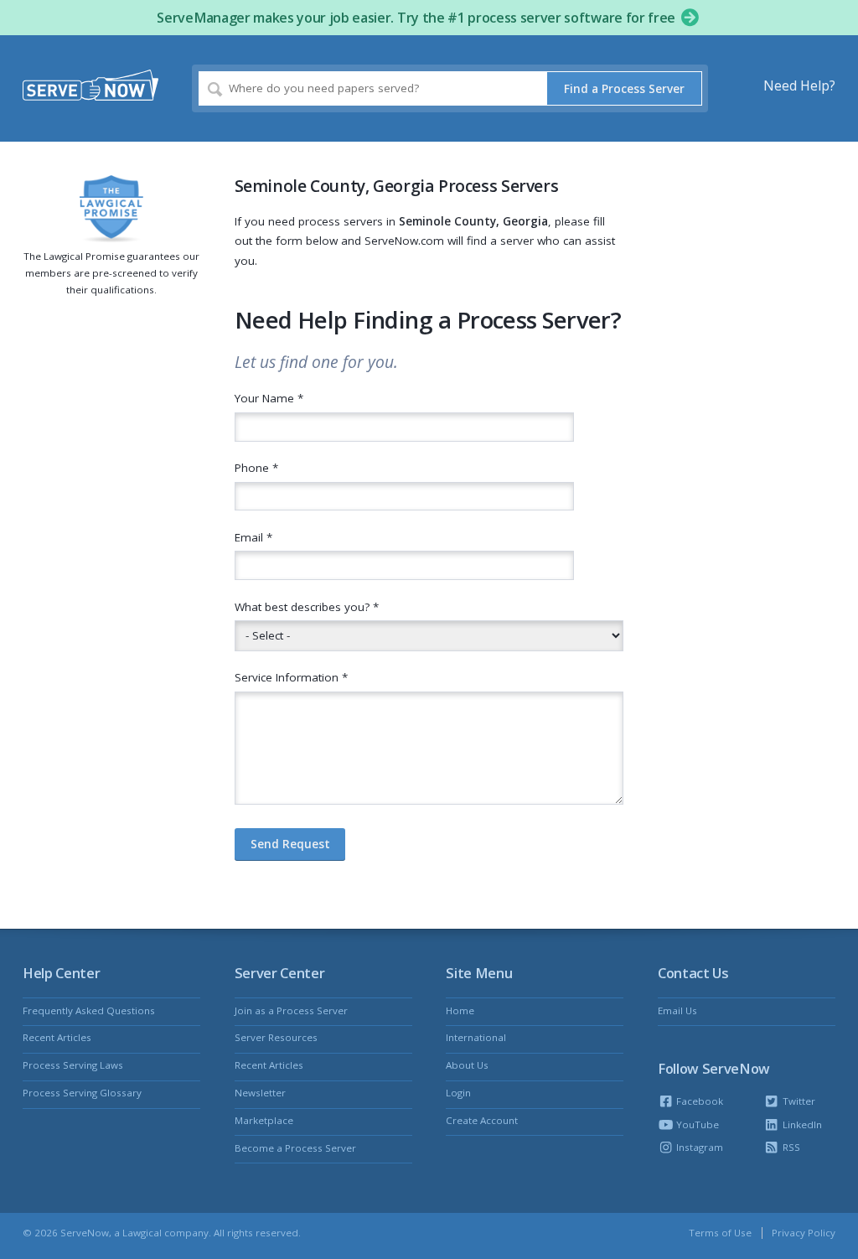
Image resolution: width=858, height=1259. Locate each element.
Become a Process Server (295, 1148)
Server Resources (276, 1037)
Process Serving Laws (73, 1065)
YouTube (696, 1124)
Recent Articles (57, 1037)
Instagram (698, 1147)
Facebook (698, 1101)
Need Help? (799, 85)
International (476, 1037)
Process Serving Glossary (82, 1092)
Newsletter (260, 1092)
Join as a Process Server (291, 1010)
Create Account (482, 1120)
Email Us (677, 1010)
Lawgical (142, 1232)
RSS (789, 1147)
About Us (467, 1065)
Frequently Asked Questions (89, 1010)
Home (460, 1010)
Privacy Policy (803, 1232)
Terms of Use (720, 1232)
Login (458, 1092)
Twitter (797, 1101)
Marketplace (264, 1120)
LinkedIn (800, 1124)
